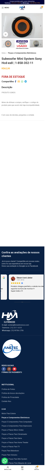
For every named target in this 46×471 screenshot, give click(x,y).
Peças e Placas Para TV (11, 447)
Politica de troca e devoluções (13, 393)
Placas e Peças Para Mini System (14, 459)
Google (22, 266)
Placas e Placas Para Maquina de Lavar (16, 463)
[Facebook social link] (15, 82)
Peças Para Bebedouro (10, 451)
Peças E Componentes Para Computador (17, 422)
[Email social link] (19, 82)
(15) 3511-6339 (15, 3)
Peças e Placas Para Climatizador (14, 434)
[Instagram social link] (9, 369)
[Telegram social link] (25, 82)
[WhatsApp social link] (22, 82)
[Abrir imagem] (5, 34)
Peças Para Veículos (9, 455)
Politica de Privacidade (10, 397)
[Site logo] (22, 7)
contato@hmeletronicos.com (15, 325)
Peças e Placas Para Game (12, 438)
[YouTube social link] (14, 369)
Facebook (34, 266)
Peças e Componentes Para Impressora (17, 426)
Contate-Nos (6, 401)
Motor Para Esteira (9, 413)
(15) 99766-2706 (35, 3)
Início (4, 53)
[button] (4, 26)
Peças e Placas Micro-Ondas (13, 430)
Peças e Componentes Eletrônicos (22, 53)
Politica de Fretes (8, 389)
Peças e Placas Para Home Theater (15, 442)
